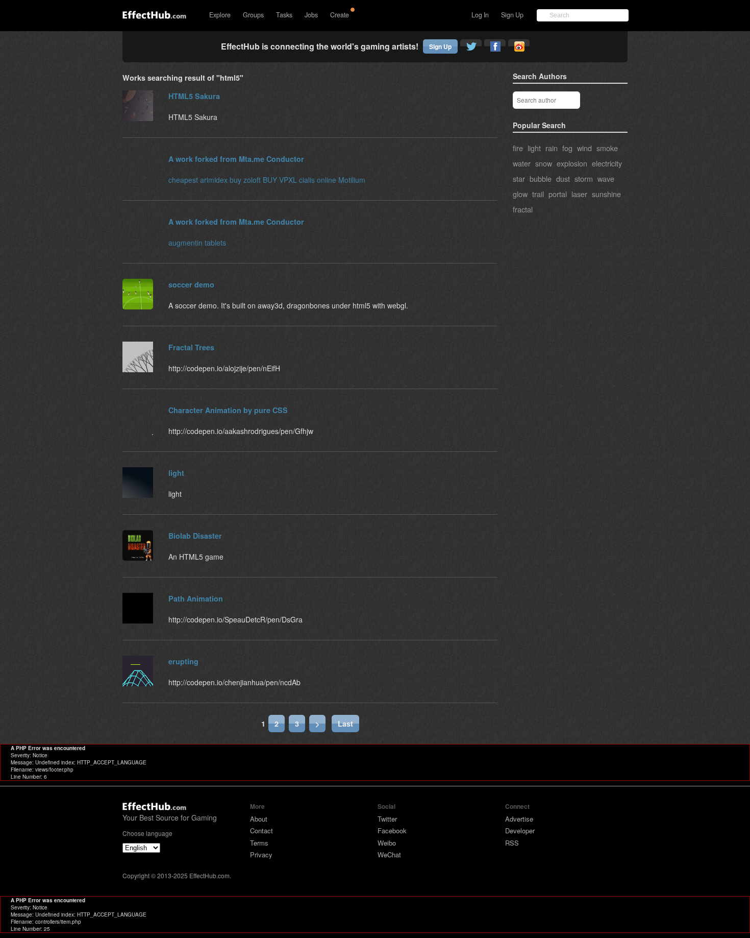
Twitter (387, 819)
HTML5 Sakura (194, 96)
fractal (523, 209)
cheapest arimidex (198, 180)
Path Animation (195, 598)
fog (567, 147)
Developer (520, 830)
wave (605, 178)
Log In (480, 14)
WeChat (389, 854)
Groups (253, 14)
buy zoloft (245, 180)
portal (557, 193)
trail (538, 193)
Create (339, 14)
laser (579, 193)
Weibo (387, 843)
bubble (541, 178)
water (522, 163)
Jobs (311, 14)
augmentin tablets (197, 242)
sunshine (606, 193)
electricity (607, 163)
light (534, 147)
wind (584, 147)
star (519, 178)
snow (543, 163)
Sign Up (512, 14)
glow (520, 193)
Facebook (392, 830)
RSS (512, 843)
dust (563, 178)
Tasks (284, 14)
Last (345, 723)
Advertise (519, 819)
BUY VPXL (280, 180)
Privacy (261, 854)
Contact (261, 830)
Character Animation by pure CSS (228, 410)
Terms (259, 843)
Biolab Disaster (195, 536)
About (258, 819)
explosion (572, 163)
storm (583, 178)
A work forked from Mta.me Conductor (236, 159)
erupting (183, 661)
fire (518, 147)
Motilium (351, 180)
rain (551, 147)
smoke (607, 147)
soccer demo (191, 284)
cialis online (317, 180)
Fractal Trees (191, 347)
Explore (220, 14)
